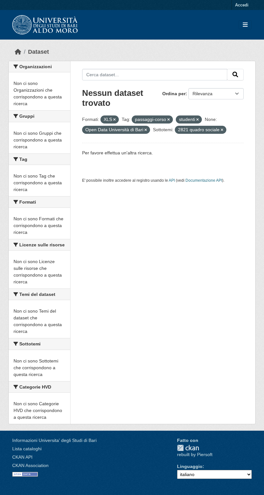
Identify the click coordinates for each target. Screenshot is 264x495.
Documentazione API (203, 180)
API (172, 180)
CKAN (188, 448)
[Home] (18, 52)
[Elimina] (114, 120)
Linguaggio (190, 466)
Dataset (38, 52)
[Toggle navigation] (245, 25)
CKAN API (22, 457)
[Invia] (235, 74)
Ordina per (173, 93)
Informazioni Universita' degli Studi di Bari (54, 440)
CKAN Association (30, 465)
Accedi (242, 5)
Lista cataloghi (27, 448)
